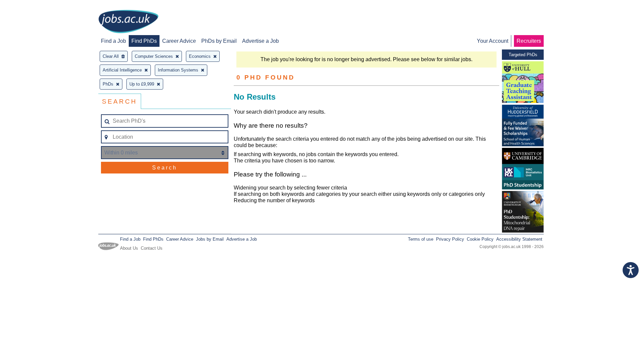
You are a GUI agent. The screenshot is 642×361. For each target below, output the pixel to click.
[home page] (128, 22)
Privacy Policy (450, 239)
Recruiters (529, 41)
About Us (129, 248)
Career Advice (179, 41)
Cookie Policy (480, 239)
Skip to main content (27, 6)
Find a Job (113, 41)
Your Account (492, 41)
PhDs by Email (219, 41)
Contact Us (152, 248)
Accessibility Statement (519, 239)
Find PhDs (144, 41)
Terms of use (420, 239)
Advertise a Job (260, 41)
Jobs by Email (210, 239)
